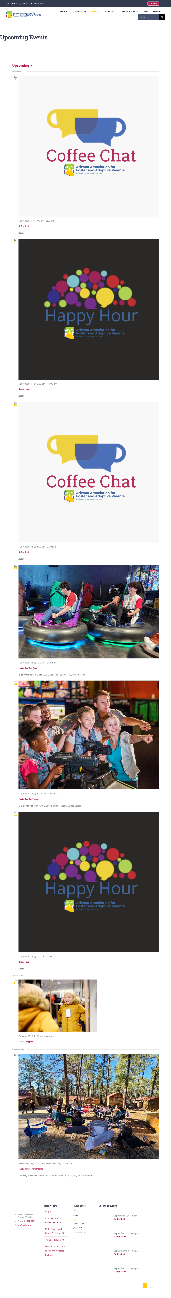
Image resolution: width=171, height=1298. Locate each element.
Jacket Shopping (25, 1041)
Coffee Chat (23, 226)
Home (2, 45)
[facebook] (164, 3)
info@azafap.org (24, 1225)
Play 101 (49, 1211)
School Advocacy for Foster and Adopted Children (55, 1250)
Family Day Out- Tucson (28, 799)
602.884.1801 (29, 1221)
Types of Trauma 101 (55, 1239)
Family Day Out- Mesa (27, 668)
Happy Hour (23, 389)
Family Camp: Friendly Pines (30, 1168)
